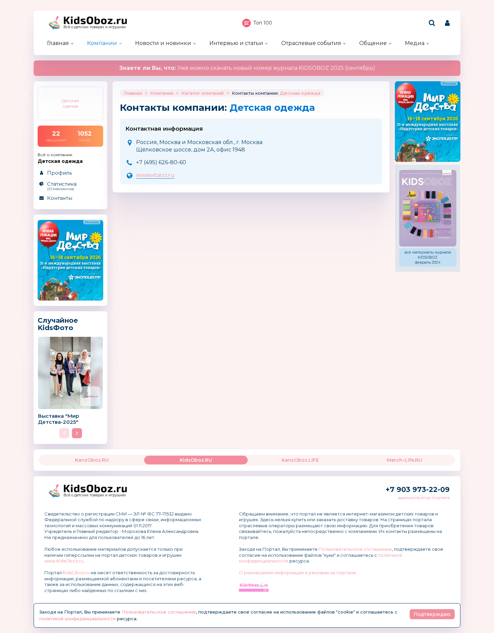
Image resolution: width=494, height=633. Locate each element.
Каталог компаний (202, 93)
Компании (102, 43)
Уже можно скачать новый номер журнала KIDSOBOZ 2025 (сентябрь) (247, 68)
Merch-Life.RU (404, 460)
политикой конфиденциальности (77, 618)
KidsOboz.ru (76, 572)
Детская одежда (300, 93)
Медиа (414, 43)
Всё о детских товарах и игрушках (95, 27)
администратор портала (424, 497)
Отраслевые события (311, 43)
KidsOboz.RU (196, 460)
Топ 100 (262, 23)
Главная (58, 43)
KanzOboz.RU (92, 460)
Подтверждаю (432, 614)
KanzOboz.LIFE (300, 460)
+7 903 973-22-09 (417, 489)
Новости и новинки (163, 43)
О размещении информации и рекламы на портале (297, 572)
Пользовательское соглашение (355, 549)
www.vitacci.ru (155, 175)
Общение (373, 43)
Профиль (59, 173)
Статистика (62, 186)
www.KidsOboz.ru (63, 560)
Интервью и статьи (236, 43)
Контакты (59, 198)
